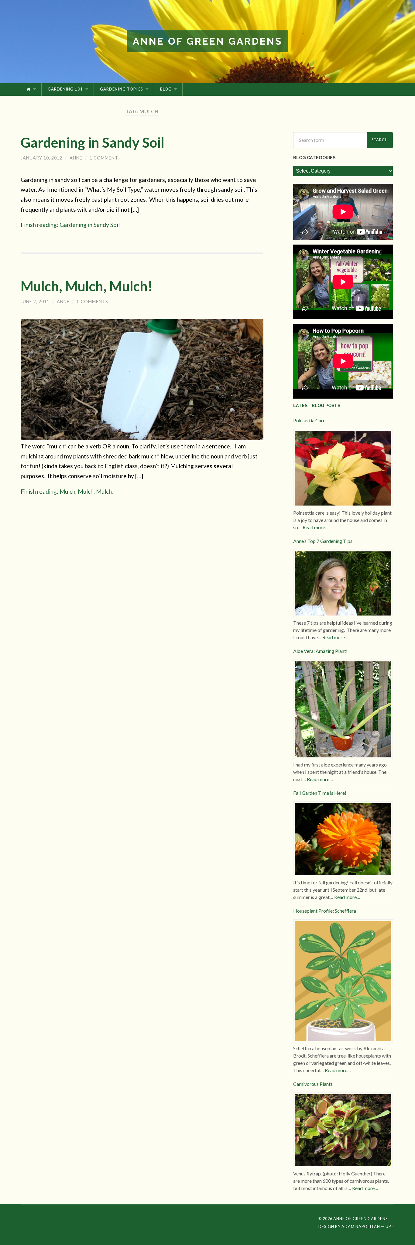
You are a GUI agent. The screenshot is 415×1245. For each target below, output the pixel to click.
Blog (166, 89)
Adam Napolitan (360, 1226)
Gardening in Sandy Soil (92, 142)
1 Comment (104, 157)
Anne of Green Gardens (207, 41)
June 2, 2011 (35, 301)
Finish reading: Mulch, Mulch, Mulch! (67, 491)
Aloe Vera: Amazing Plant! (320, 651)
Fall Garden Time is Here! (319, 793)
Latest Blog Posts (316, 405)
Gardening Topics (121, 89)
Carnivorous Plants (313, 1084)
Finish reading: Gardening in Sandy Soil (70, 224)
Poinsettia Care (309, 420)
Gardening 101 (65, 89)
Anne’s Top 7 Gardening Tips (322, 541)
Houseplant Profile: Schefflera (324, 911)
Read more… (316, 527)
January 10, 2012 (41, 157)
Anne (76, 157)
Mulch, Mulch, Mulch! (87, 286)
